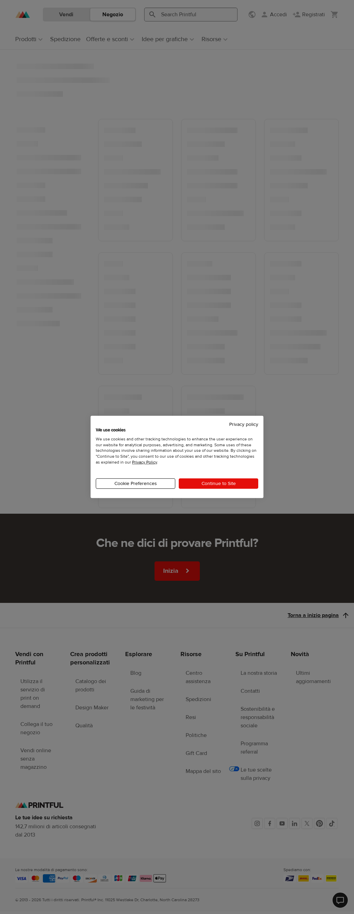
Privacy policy (243, 424)
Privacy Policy (144, 462)
